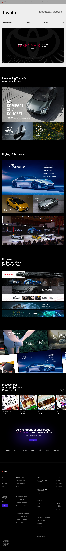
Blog (3, 501)
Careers (38, 497)
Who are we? (4, 489)
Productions (4, 483)
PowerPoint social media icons (43, 517)
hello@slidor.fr (40, 493)
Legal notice (39, 500)
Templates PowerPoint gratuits (22, 513)
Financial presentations (21, 493)
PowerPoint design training (21, 505)
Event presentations (20, 486)
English (59, 509)
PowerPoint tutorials (41, 533)
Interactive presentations (21, 502)
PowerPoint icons (40, 514)
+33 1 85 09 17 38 (40, 486)
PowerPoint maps (40, 529)
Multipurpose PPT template (21, 516)
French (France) (60, 506)
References (4, 486)
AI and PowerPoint (41, 536)
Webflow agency (5, 493)
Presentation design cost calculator (4, 497)
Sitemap (38, 506)
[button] (26, 2)
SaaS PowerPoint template (21, 522)
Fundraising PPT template (21, 519)
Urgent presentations (20, 499)
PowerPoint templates (21, 483)
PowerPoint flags (40, 523)
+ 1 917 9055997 (40, 490)
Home (3, 480)
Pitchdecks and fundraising (22, 489)
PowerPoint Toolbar (41, 520)
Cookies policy (40, 503)
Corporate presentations (21, 496)
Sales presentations (20, 480)
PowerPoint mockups (41, 526)
